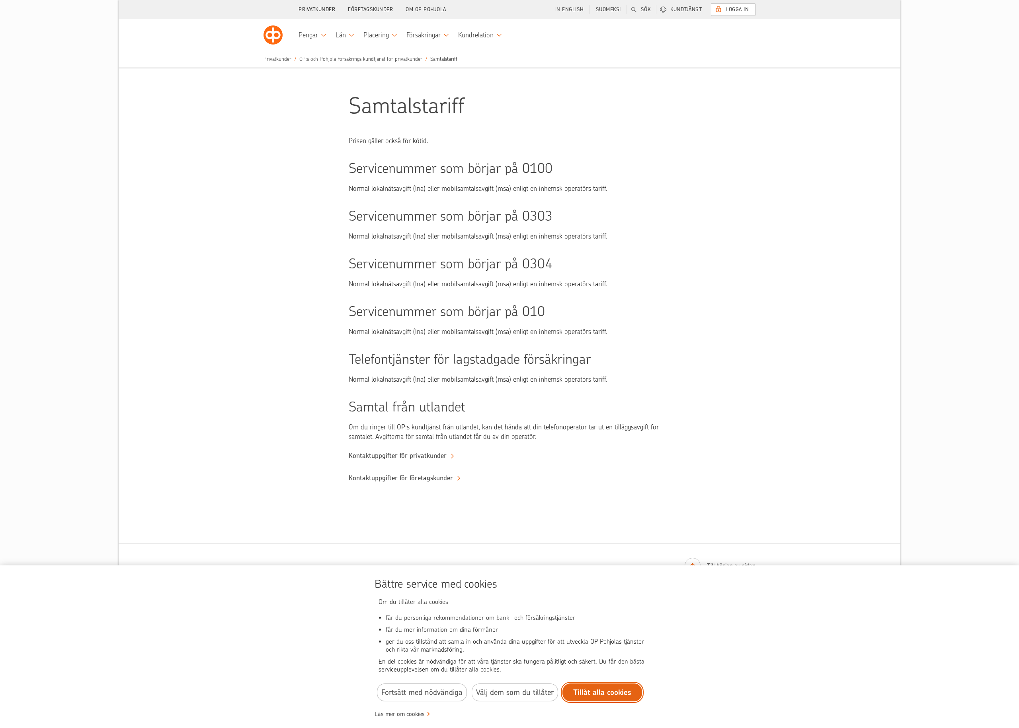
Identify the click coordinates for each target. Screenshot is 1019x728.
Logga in (737, 9)
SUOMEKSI (608, 9)
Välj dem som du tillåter (515, 692)
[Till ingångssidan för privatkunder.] (273, 35)
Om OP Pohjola (426, 9)
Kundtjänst (686, 9)
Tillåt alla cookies (602, 692)
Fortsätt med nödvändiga (422, 692)
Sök (646, 9)
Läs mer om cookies (400, 714)
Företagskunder (370, 9)
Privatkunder (317, 9)
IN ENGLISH (569, 9)
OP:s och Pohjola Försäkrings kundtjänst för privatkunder (360, 59)
